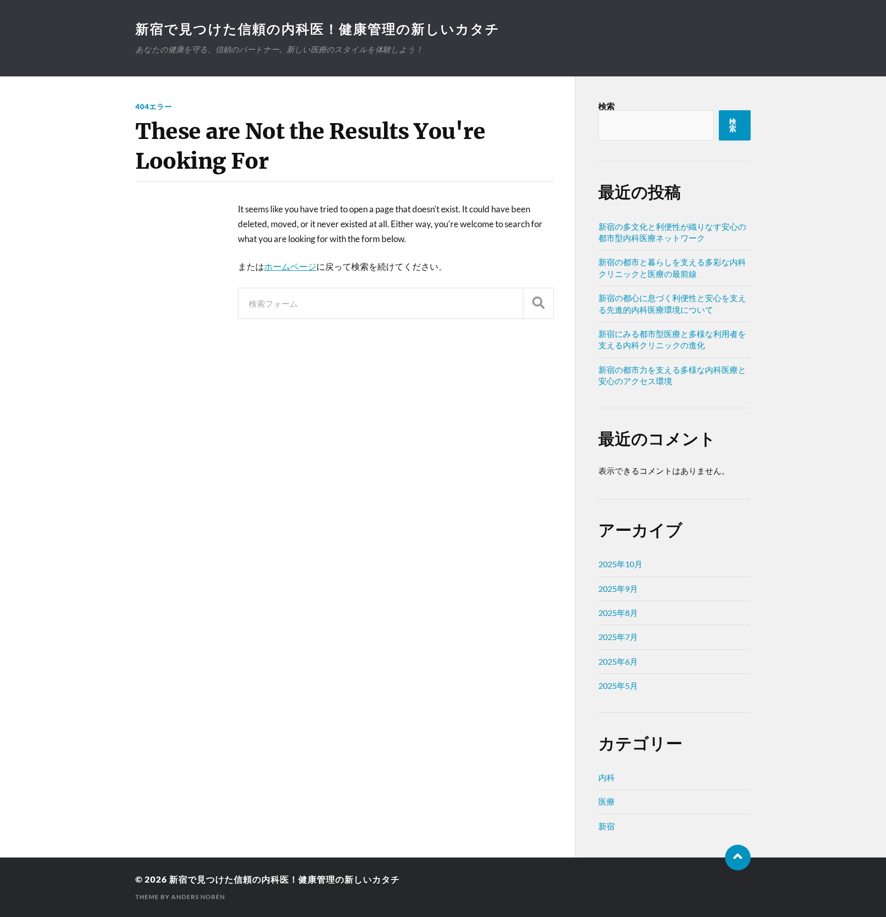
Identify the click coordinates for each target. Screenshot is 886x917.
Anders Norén (198, 897)
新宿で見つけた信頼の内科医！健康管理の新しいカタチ (317, 28)
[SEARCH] (538, 303)
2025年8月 (618, 612)
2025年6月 (618, 661)
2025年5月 (618, 685)
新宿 (606, 826)
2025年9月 (618, 588)
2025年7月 (618, 637)
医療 (606, 801)
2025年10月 (620, 564)
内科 (606, 777)
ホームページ (290, 266)
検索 (606, 106)
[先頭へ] (738, 857)
